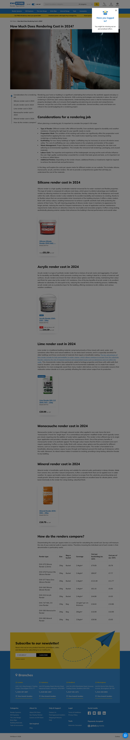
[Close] (116, 10)
